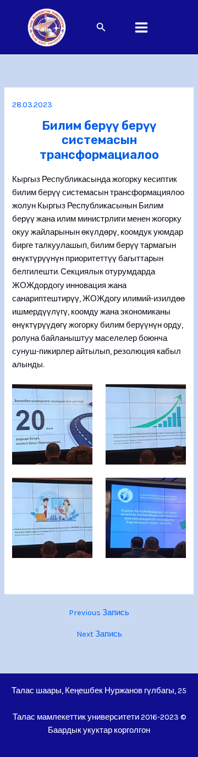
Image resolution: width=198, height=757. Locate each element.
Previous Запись (99, 613)
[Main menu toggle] (141, 27)
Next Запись (99, 635)
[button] (101, 27)
